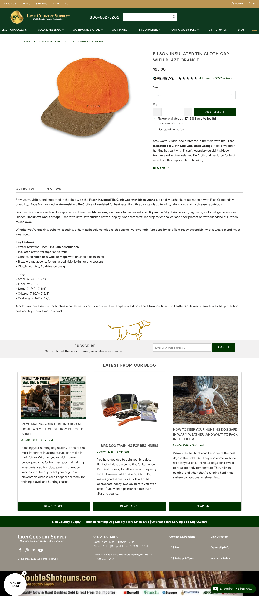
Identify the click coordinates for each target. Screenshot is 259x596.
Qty (155, 104)
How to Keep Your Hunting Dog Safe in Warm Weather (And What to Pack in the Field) (205, 434)
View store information (171, 129)
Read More (161, 168)
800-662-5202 (104, 17)
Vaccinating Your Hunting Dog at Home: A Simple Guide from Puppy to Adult (52, 429)
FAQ (65, 3)
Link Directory (219, 536)
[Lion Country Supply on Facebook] (20, 550)
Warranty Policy (220, 558)
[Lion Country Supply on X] (34, 550)
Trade (55, 3)
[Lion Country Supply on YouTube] (41, 550)
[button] (16, 30)
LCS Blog (174, 547)
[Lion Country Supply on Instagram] (27, 550)
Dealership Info (220, 547)
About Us (10, 3)
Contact (26, 3)
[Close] (24, 573)
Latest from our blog (129, 365)
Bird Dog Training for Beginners (129, 445)
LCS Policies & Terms (182, 558)
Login (239, 3)
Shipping (42, 3)
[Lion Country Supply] (48, 17)
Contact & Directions (182, 536)
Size (155, 87)
